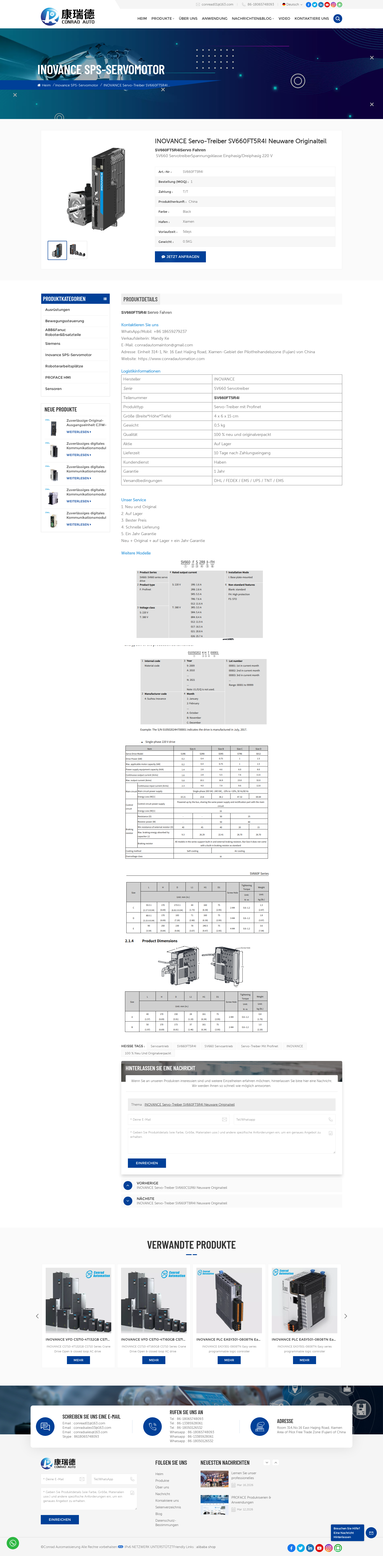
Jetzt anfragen (182, 257)
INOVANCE (295, 1046)
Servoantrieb (160, 1046)
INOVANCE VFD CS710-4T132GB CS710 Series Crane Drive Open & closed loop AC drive (78, 1339)
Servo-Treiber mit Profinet (259, 1046)
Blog (158, 1514)
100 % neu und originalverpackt (148, 1053)
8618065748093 (86, 1436)
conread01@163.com (217, 4)
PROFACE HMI (58, 377)
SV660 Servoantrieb (219, 1046)
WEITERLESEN (77, 432)
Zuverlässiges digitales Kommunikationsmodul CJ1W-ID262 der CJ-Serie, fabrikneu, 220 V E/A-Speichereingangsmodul (86, 469)
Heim (142, 18)
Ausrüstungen (57, 310)
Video (284, 18)
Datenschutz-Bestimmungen (166, 1523)
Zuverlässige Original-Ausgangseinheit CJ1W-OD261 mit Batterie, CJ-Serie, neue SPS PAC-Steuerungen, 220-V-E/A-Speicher (86, 422)
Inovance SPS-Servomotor (76, 85)
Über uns (188, 18)
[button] (345, 1316)
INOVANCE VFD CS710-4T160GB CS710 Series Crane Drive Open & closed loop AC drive (154, 1339)
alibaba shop (206, 1547)
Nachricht (162, 1494)
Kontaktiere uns (312, 18)
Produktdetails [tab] (140, 299)
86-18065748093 (261, 4)
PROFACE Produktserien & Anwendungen (251, 1500)
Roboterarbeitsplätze (64, 366)
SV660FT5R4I (186, 1046)
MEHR (78, 1360)
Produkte (161, 18)
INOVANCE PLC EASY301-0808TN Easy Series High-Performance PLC (229, 1339)
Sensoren (53, 389)
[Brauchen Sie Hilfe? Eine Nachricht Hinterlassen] (371, 1532)
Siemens (52, 343)
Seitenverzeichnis (168, 1507)
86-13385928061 (190, 1423)
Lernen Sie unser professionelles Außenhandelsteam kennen (252, 1475)
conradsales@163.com (90, 1432)
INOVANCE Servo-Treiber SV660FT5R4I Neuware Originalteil (190, 1104)
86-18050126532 (189, 1427)
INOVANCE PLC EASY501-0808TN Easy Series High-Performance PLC (304, 1339)
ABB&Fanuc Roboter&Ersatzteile (63, 332)
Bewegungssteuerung (64, 321)
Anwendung (214, 18)
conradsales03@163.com (92, 1427)
